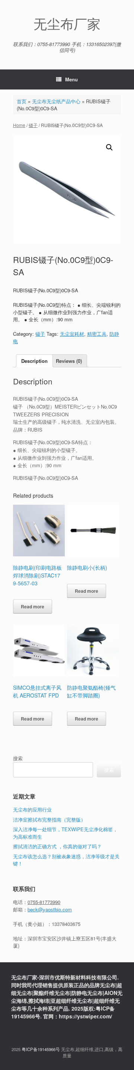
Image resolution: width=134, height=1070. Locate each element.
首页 (21, 101)
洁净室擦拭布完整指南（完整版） (49, 819)
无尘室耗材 (72, 333)
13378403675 (66, 923)
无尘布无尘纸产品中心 (56, 101)
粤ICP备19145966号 (41, 1049)
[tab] (34, 360)
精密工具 (96, 333)
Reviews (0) (69, 360)
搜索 (18, 758)
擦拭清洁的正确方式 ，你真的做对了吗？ (57, 846)
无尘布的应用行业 (32, 809)
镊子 (33, 125)
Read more (32, 606)
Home (19, 125)
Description (34, 360)
